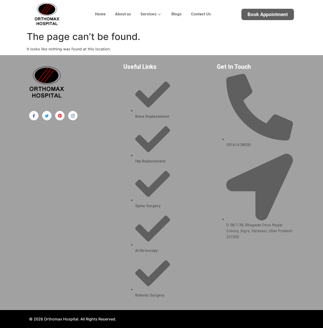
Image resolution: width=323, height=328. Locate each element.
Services (148, 14)
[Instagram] (73, 115)
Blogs (176, 14)
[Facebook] (34, 115)
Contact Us (201, 14)
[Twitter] (47, 115)
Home (100, 14)
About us (123, 14)
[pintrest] (60, 115)
